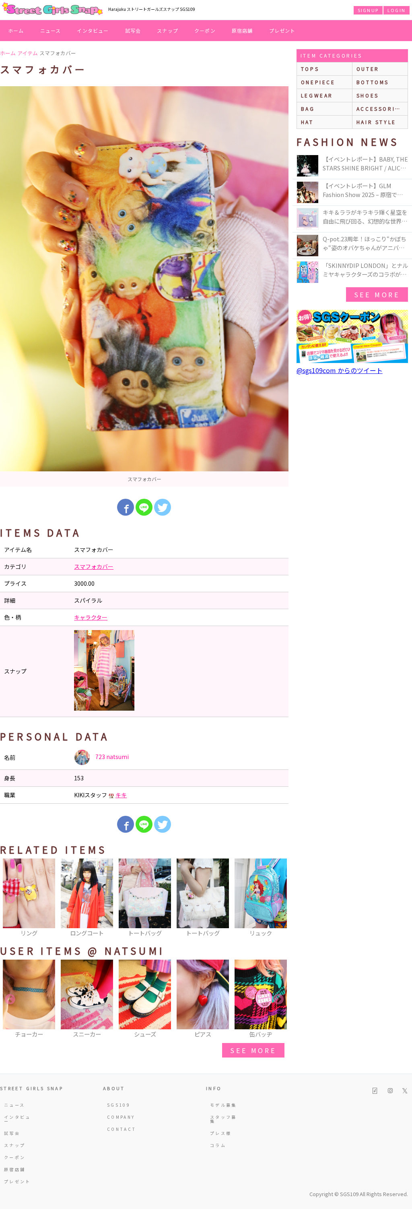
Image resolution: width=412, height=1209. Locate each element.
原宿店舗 (242, 30)
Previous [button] (10, 898)
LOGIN (396, 10)
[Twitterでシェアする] (162, 507)
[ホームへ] (52, 9)
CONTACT (121, 1129)
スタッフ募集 (223, 1119)
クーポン (205, 30)
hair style (376, 121)
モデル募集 (223, 1105)
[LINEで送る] (144, 507)
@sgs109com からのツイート (340, 370)
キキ (121, 795)
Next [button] (278, 898)
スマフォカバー (93, 566)
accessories (380, 108)
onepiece (318, 82)
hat (307, 121)
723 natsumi (111, 757)
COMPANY (121, 1117)
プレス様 (220, 1133)
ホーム (16, 30)
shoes (367, 95)
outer (367, 68)
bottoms (372, 82)
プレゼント (282, 30)
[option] (144, 286)
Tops (310, 68)
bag (308, 108)
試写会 (133, 30)
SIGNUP (368, 10)
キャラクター (90, 617)
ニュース (50, 30)
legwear (317, 95)
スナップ (167, 30)
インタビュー (93, 30)
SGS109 (118, 1105)
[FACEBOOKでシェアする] (125, 507)
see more (253, 1050)
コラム (218, 1145)
